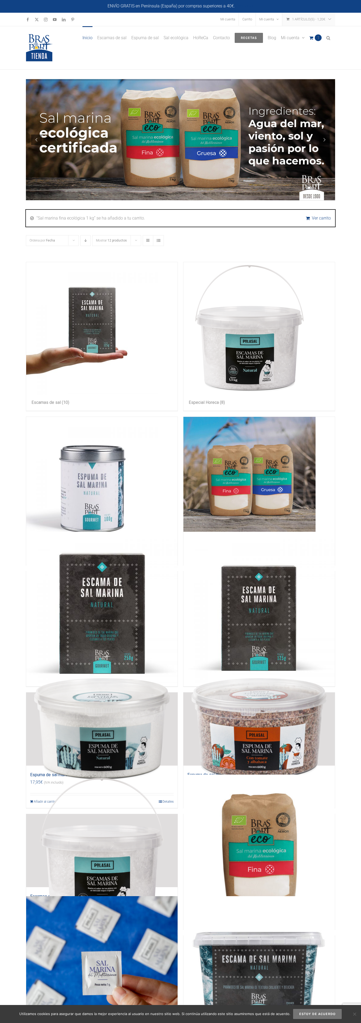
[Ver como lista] (158, 240)
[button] (328, 37)
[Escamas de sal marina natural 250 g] (102, 607)
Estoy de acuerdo (317, 1014)
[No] (354, 1014)
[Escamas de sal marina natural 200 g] (259, 972)
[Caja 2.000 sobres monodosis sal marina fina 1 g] (102, 972)
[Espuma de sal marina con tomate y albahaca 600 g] (259, 729)
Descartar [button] (245, 5)
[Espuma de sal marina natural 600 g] (102, 729)
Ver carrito (321, 218)
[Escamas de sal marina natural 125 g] (259, 607)
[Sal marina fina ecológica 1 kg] (259, 850)
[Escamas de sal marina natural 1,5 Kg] (102, 850)
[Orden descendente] (85, 240)
